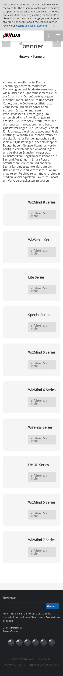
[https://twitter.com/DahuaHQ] (11, 642)
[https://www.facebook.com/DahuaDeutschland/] (35, 642)
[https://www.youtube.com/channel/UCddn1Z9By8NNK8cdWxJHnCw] (43, 642)
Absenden (52, 606)
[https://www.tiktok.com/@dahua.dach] (27, 642)
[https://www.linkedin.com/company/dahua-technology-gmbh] (52, 642)
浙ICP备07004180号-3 (14, 664)
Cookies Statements (35, 25)
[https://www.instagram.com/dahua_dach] (19, 642)
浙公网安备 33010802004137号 (44, 664)
